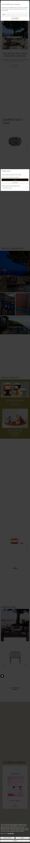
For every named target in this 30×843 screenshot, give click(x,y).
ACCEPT (15, 840)
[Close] (28, 1)
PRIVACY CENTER (7, 837)
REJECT (22, 837)
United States (15, 182)
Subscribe (15, 18)
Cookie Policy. (11, 833)
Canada (15, 179)
